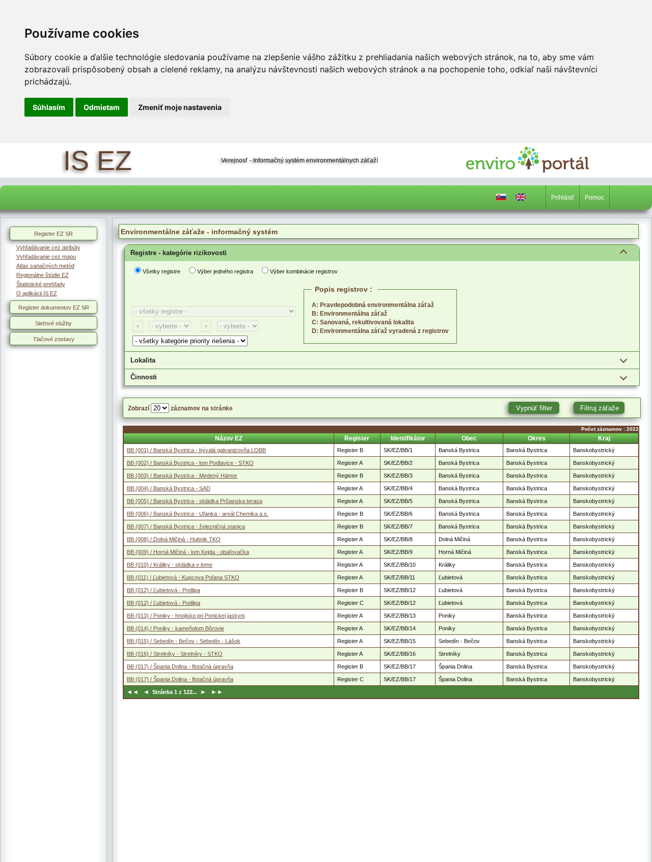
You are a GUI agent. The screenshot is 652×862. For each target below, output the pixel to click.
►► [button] (215, 692)
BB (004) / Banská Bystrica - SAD (168, 488)
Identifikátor (408, 438)
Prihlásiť (563, 197)
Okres (537, 438)
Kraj (604, 438)
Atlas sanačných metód (45, 266)
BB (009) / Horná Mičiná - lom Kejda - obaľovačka (188, 552)
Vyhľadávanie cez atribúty (48, 247)
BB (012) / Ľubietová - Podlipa (163, 590)
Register (356, 438)
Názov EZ (228, 438)
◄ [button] (147, 692)
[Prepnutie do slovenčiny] (501, 199)
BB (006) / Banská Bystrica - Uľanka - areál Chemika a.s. (197, 514)
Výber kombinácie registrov (304, 271)
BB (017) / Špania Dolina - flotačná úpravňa (180, 666)
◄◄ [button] (134, 692)
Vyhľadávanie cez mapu (46, 257)
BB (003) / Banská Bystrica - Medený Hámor (182, 475)
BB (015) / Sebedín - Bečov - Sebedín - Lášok (183, 641)
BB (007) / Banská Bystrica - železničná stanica (186, 526)
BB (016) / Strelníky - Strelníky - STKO (175, 654)
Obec (469, 438)
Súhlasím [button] (49, 107)
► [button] (202, 692)
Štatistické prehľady (40, 284)
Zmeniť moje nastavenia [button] (180, 107)
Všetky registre (161, 271)
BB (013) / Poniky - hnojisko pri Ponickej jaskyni (185, 616)
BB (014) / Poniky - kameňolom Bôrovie (175, 628)
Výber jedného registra (225, 271)
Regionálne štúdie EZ (42, 275)
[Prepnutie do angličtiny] (520, 199)
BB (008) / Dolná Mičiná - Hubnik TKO (174, 539)
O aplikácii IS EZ (36, 293)
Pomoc (594, 197)
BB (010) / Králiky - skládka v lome (169, 565)
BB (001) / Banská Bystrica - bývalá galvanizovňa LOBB (196, 450)
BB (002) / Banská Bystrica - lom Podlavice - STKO (190, 463)
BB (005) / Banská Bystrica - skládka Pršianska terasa (194, 501)
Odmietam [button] (102, 107)
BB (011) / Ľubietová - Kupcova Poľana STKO (183, 577)
